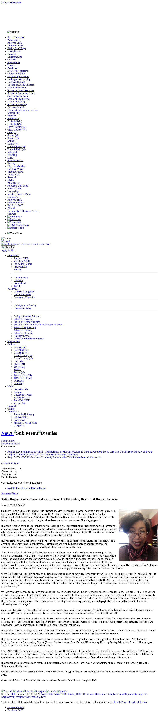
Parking (11, 163)
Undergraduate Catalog (18, 79)
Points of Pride (14, 188)
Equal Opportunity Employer (133, 694)
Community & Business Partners (23, 211)
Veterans (11, 213)
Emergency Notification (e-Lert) (30, 696)
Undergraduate (14, 56)
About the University (17, 185)
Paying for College (16, 48)
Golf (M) (11, 132)
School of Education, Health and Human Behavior (21, 94)
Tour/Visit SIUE (22, 400)
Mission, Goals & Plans (19, 194)
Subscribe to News (10, 443)
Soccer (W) (13, 138)
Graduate (11, 59)
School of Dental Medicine (20, 90)
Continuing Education (18, 76)
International (13, 62)
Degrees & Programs (17, 70)
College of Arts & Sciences (20, 84)
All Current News (10, 462)
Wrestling (12, 155)
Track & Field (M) (16, 146)
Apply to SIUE (14, 42)
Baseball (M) (13, 118)
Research (11, 177)
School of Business (16, 87)
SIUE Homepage (15, 37)
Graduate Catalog (16, 82)
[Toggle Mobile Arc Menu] (8, 247)
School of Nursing (16, 101)
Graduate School (15, 107)
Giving (10, 180)
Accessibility (46, 694)
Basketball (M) (14, 121)
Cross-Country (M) (16, 127)
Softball (11, 141)
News (7, 433)
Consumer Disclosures (95, 694)
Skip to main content (11, 2)
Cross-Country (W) (16, 129)
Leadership (12, 191)
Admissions (13, 40)
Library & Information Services (22, 110)
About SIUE (13, 183)
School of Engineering (18, 98)
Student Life (13, 113)
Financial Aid (14, 51)
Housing (11, 54)
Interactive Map (15, 160)
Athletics (11, 115)
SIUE (13, 694)
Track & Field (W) (16, 149)
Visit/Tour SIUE (15, 45)
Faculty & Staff (15, 205)
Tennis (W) (12, 143)
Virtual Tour (13, 174)
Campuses (12, 197)
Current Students (15, 202)
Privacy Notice (75, 694)
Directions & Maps (16, 166)
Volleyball (12, 152)
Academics (12, 68)
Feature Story (7, 440)
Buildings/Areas (15, 169)
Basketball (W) (14, 124)
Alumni (11, 208)
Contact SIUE (60, 694)
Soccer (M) (12, 135)
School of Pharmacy (17, 104)
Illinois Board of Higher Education (131, 702)
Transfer (11, 65)
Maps (10, 157)
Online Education (16, 73)
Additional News (9, 493)
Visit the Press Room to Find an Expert (26, 488)
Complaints (112, 694)
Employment (7, 696)
